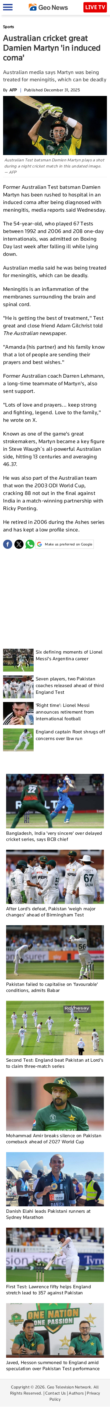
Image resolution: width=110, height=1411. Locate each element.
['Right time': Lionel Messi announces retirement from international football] (18, 713)
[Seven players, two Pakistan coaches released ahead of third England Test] (18, 687)
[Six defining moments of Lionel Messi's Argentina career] (18, 660)
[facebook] (7, 544)
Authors (76, 1393)
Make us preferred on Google (68, 544)
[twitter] (19, 544)
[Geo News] (48, 7)
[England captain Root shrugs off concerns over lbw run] (18, 739)
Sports (8, 26)
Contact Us (55, 1393)
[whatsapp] (30, 544)
